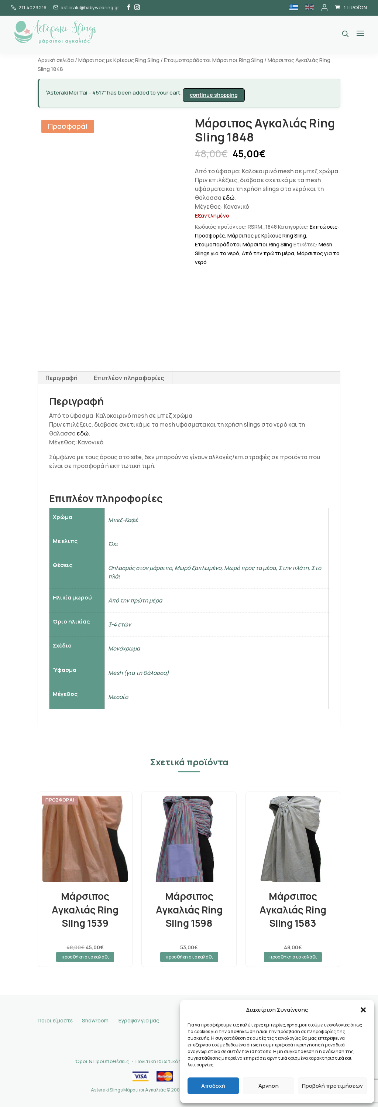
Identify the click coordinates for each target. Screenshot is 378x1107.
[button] (363, 1010)
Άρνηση (268, 1086)
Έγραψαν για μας (138, 1020)
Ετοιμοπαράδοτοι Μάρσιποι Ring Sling (213, 60)
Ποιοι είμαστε (55, 1020)
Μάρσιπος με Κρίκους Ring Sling (118, 60)
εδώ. (229, 198)
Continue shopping (214, 94)
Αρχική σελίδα (56, 60)
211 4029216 (32, 7)
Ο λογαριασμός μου (324, 7)
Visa (140, 1076)
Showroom (95, 1020)
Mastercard (164, 1076)
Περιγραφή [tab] (61, 378)
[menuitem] (293, 7)
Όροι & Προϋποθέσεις (102, 1061)
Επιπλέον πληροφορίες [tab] (129, 378)
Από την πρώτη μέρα (268, 253)
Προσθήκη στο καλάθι (85, 957)
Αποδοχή (213, 1086)
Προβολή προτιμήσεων (332, 1086)
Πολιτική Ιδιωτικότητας (164, 1061)
